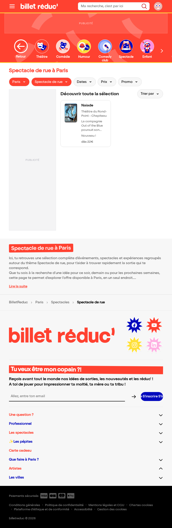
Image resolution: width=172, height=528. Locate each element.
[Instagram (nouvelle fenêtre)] (134, 345)
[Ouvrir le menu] (14, 6)
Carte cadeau (20, 450)
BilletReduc (18, 302)
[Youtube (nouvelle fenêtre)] (154, 325)
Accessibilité (83, 509)
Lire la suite (18, 286)
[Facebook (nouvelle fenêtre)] (134, 325)
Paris (39, 302)
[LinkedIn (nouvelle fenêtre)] (154, 345)
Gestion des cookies (112, 509)
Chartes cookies (141, 505)
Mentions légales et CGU (106, 505)
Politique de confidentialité (64, 505)
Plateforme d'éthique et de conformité (41, 509)
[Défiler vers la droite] (162, 50)
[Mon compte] (158, 6)
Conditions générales (24, 505)
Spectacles (60, 302)
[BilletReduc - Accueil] (39, 6)
